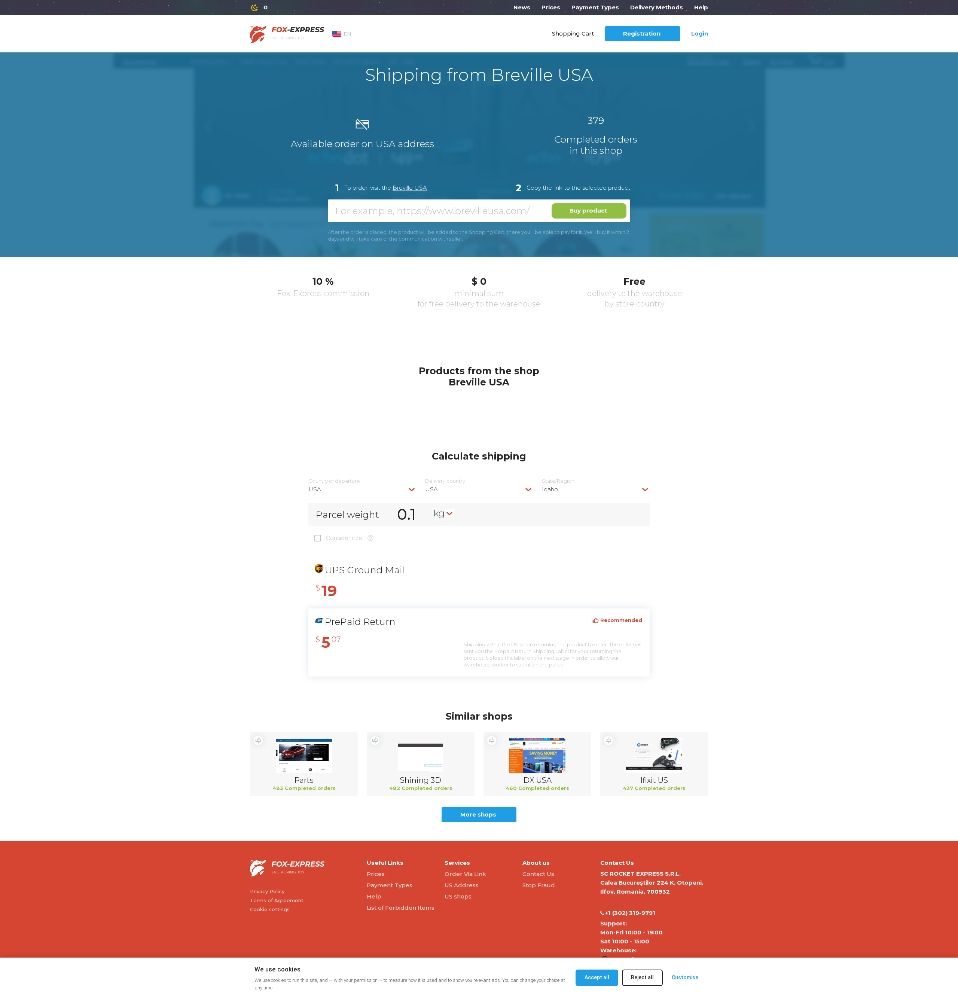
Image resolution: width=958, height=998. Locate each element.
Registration (641, 33)
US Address (462, 885)
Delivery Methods (656, 7)
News (521, 7)
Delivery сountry (445, 481)
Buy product (588, 210)
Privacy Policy (267, 891)
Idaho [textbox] (550, 489)
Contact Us (538, 874)
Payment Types (595, 7)
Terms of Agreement (276, 900)
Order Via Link (465, 874)
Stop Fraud (538, 885)
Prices (550, 7)
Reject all (642, 977)
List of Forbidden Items (400, 907)
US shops (458, 896)
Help (701, 7)
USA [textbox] (314, 489)
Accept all (597, 977)
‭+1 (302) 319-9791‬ (630, 912)
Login (699, 33)
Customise (685, 977)
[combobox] (362, 489)
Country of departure (334, 481)
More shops (478, 814)
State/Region (558, 481)
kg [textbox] (439, 513)
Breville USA (410, 187)
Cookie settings (270, 909)
